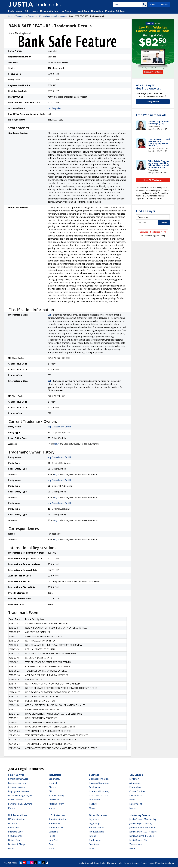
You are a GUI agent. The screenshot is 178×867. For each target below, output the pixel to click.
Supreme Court (15, 831)
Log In (153, 4)
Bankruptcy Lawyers (18, 778)
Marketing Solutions (115, 11)
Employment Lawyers (18, 791)
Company (111, 863)
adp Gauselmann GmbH (59, 426)
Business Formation (99, 778)
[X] (43, 862)
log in (56, 443)
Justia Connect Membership (142, 819)
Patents (93, 835)
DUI (50, 791)
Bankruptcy (54, 778)
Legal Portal (100, 863)
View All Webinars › (153, 180)
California (53, 831)
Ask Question (152, 101)
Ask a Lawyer (31, 11)
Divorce (52, 787)
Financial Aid (135, 787)
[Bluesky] (39, 862)
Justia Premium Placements (142, 827)
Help (120, 863)
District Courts (15, 840)
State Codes (54, 823)
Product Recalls (96, 831)
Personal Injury (56, 803)
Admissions (134, 783)
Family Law (54, 799)
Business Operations (99, 783)
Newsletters (97, 11)
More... (11, 808)
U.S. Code (12, 823)
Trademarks (20, 16)
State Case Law (56, 827)
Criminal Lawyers (16, 787)
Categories (32, 16)
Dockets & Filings (16, 844)
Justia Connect (86, 863)
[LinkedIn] (20, 862)
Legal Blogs (94, 823)
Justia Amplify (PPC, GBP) (141, 835)
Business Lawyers (17, 783)
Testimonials (135, 844)
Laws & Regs (82, 11)
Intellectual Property (99, 791)
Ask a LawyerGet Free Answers (148, 86)
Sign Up (164, 4)
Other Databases (99, 815)
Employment (95, 787)
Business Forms (97, 827)
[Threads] (35, 862)
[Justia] (20, 4)
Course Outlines (137, 791)
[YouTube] (24, 862)
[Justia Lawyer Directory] (47, 862)
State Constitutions (58, 819)
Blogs (132, 799)
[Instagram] (31, 862)
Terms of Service (131, 863)
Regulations (14, 827)
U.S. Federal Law (17, 815)
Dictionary (134, 778)
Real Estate (94, 799)
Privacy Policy (147, 863)
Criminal (53, 783)
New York (53, 840)
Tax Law (93, 803)
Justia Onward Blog (138, 840)
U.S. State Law (57, 815)
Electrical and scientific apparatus (53, 16)
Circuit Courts (15, 835)
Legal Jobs (94, 819)
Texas (51, 844)
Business (94, 774)
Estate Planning (56, 795)
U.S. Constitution (16, 819)
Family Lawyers (15, 799)
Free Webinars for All (151, 115)
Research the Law (49, 11)
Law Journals (135, 795)
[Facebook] (28, 862)
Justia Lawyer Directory (140, 823)
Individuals (55, 774)
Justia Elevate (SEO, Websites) (143, 831)
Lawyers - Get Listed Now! (153, 231)
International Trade (98, 795)
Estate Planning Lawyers (20, 795)
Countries (94, 844)
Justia (10, 16)
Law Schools (66, 11)
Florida (52, 835)
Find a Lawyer (15, 11)
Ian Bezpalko (54, 108)
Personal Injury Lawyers (20, 803)
